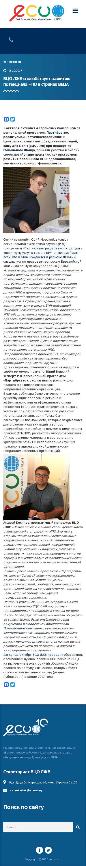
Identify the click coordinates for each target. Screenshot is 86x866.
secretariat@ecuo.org (26, 790)
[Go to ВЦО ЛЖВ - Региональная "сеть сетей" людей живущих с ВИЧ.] (4, 61)
